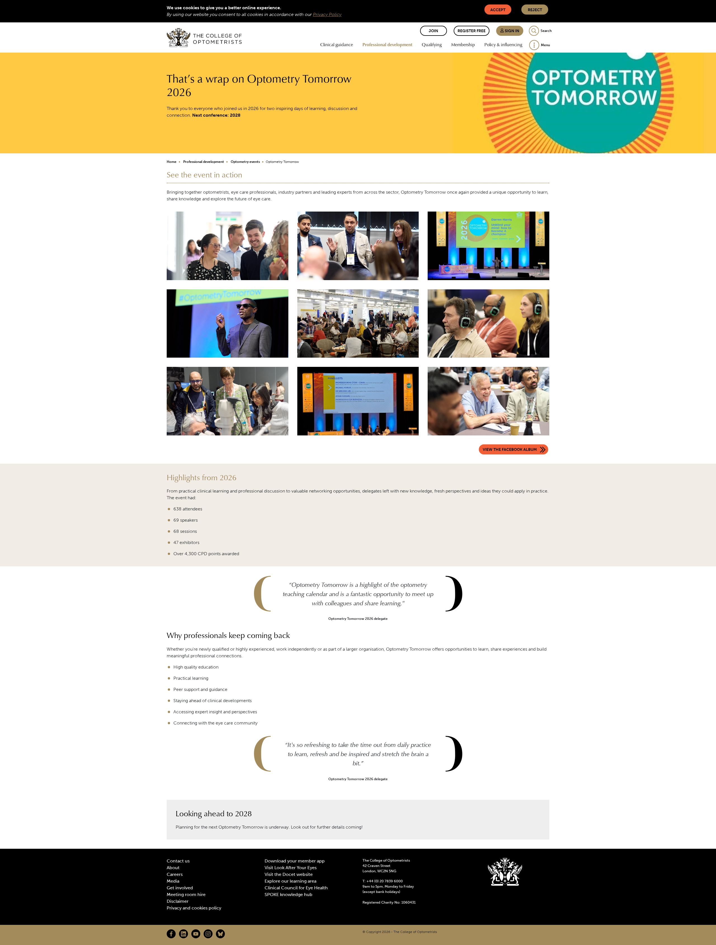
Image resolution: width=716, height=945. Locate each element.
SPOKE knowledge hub (288, 894)
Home (171, 162)
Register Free (472, 31)
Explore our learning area (290, 881)
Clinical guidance (336, 44)
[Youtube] (195, 933)
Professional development (387, 44)
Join (433, 31)
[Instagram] (208, 933)
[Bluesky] (220, 933)
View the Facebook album (510, 449)
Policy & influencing (503, 44)
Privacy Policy (327, 14)
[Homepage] (204, 37)
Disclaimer (178, 901)
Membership (463, 44)
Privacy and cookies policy (194, 908)
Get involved (180, 887)
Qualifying (432, 44)
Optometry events (245, 162)
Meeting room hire (186, 894)
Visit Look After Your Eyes (291, 867)
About (173, 867)
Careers (175, 874)
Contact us (178, 861)
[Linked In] (183, 933)
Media (173, 881)
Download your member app (295, 861)
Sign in (511, 31)
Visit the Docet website (289, 874)
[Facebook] (171, 933)
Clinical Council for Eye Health (296, 887)
